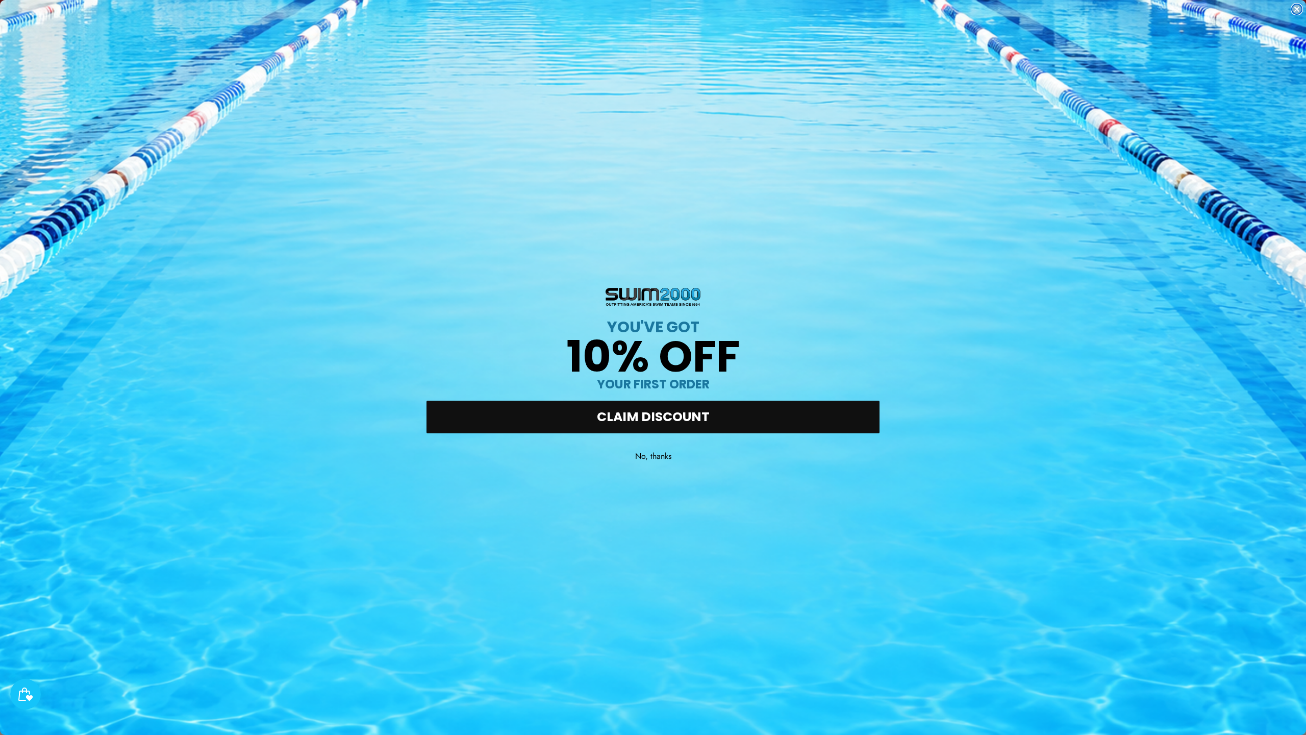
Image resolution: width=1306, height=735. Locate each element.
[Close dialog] (1297, 9)
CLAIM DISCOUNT (653, 417)
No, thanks (653, 456)
